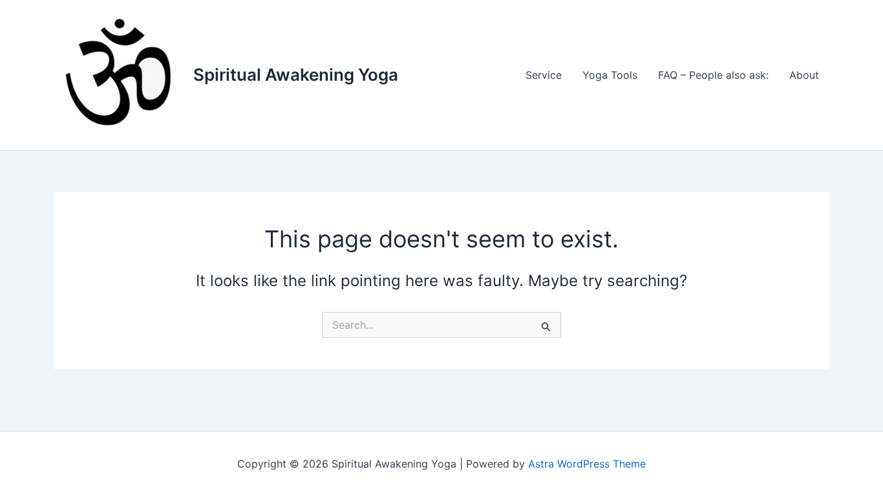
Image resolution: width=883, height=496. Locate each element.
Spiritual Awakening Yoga (295, 75)
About (804, 74)
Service (544, 74)
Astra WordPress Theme (587, 463)
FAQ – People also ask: (713, 74)
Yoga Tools (609, 74)
